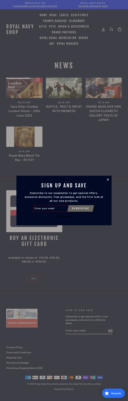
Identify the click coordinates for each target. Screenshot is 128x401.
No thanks (64, 216)
